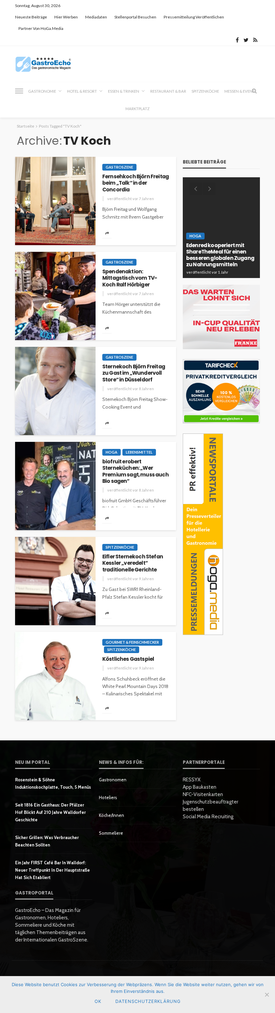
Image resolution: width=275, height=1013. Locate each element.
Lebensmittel (139, 452)
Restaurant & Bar (168, 91)
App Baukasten (199, 787)
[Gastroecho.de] (43, 64)
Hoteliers (108, 797)
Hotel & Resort (82, 91)
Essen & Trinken (123, 91)
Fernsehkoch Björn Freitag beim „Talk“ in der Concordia (135, 183)
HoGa (111, 452)
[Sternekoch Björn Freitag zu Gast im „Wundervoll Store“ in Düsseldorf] (55, 391)
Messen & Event (239, 91)
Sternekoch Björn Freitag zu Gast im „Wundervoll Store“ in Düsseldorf (133, 373)
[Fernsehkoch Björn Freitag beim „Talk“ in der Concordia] (55, 201)
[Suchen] (254, 91)
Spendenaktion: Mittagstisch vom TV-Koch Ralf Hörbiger (129, 278)
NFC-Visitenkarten (203, 794)
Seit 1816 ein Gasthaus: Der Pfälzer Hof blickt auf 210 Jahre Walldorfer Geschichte (50, 812)
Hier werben (66, 16)
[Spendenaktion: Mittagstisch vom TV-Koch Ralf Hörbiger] (55, 296)
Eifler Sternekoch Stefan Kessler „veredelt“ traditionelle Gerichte (132, 563)
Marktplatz (137, 108)
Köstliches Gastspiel (128, 659)
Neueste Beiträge (31, 16)
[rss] (255, 40)
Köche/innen (111, 815)
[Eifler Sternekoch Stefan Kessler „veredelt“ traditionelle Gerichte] (55, 581)
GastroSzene (119, 167)
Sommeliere (111, 833)
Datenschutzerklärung (148, 1001)
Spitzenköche (205, 91)
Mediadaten (96, 16)
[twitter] (246, 40)
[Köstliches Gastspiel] (55, 676)
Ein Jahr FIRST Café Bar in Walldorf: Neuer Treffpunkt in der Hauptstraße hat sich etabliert (52, 870)
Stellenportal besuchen (135, 16)
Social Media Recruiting (208, 817)
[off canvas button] (19, 91)
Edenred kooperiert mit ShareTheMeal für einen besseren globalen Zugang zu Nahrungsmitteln (220, 255)
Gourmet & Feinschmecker (132, 642)
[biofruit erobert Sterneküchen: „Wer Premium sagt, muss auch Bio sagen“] (55, 486)
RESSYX (192, 780)
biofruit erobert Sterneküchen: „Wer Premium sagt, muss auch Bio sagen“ (135, 471)
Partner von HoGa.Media (40, 28)
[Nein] (266, 994)
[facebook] (237, 40)
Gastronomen (112, 779)
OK (98, 1001)
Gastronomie (42, 91)
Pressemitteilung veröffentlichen (194, 16)
